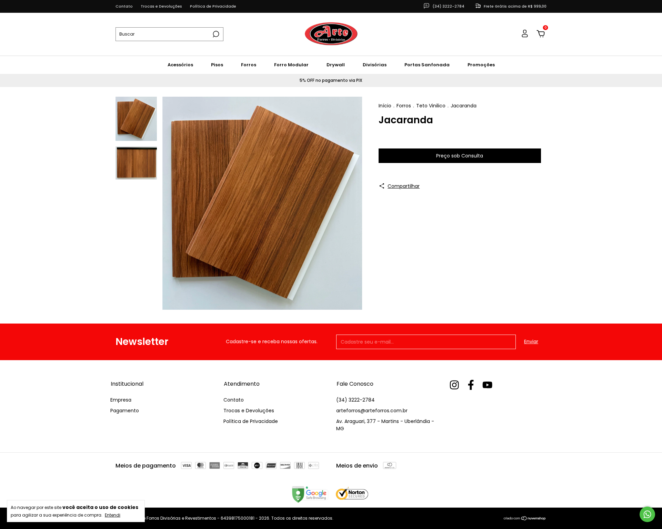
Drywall (336, 64)
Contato (124, 6)
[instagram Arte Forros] (454, 385)
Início (385, 105)
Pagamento (124, 410)
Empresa (120, 399)
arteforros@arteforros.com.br (372, 410)
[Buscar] (215, 34)
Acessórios (180, 64)
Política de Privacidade (213, 6)
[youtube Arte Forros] (487, 385)
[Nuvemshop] (524, 519)
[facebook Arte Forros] (471, 385)
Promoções (481, 64)
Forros (248, 64)
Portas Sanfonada (427, 64)
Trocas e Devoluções (161, 6)
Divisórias (375, 64)
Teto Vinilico (430, 105)
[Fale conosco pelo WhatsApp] (647, 514)
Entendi (112, 515)
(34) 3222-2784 (355, 399)
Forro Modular (291, 64)
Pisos (217, 64)
